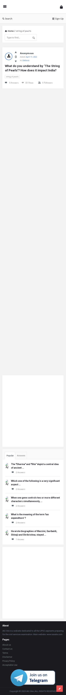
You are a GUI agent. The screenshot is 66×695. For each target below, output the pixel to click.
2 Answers (20, 472)
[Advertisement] (33, 230)
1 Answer (20, 539)
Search (8, 18)
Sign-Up (59, 18)
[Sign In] (61, 7)
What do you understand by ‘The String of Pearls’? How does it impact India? (33, 68)
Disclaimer (7, 657)
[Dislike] (16, 61)
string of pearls (12, 76)
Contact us (7, 649)
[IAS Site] (33, 7)
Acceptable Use (9, 665)
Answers (21, 455)
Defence (26, 60)
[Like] (16, 52)
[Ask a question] (59, 688)
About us (6, 645)
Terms (5, 653)
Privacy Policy (8, 661)
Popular (10, 455)
